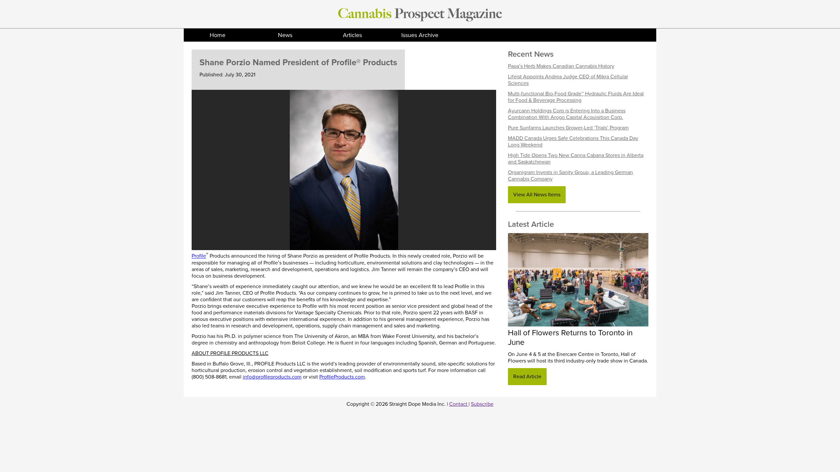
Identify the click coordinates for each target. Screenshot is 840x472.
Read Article (527, 376)
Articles (352, 35)
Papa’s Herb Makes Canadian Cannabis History (561, 66)
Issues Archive (419, 35)
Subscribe (482, 404)
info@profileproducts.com (272, 377)
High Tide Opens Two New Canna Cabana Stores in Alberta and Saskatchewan (575, 158)
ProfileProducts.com (342, 377)
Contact (459, 404)
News (285, 35)
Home (217, 35)
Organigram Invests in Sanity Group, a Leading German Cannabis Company (570, 175)
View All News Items (536, 194)
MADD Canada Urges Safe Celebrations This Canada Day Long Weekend (573, 141)
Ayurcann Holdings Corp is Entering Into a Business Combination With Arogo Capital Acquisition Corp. (566, 114)
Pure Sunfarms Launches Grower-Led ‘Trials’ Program (568, 128)
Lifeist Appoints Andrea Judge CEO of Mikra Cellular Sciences (568, 80)
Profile (199, 256)
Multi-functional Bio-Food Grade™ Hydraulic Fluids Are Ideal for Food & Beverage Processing (576, 97)
